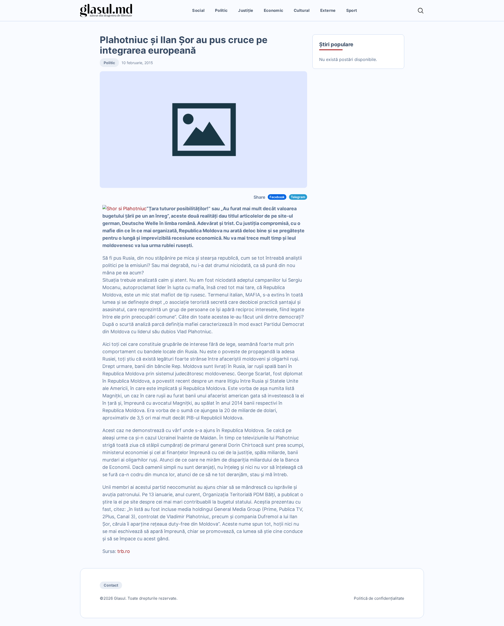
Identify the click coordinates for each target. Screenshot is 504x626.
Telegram (298, 197)
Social (198, 10)
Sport (351, 10)
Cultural (301, 10)
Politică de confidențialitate (379, 598)
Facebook (277, 197)
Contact (111, 585)
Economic (273, 10)
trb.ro (123, 551)
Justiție (245, 10)
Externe (328, 10)
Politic (221, 10)
